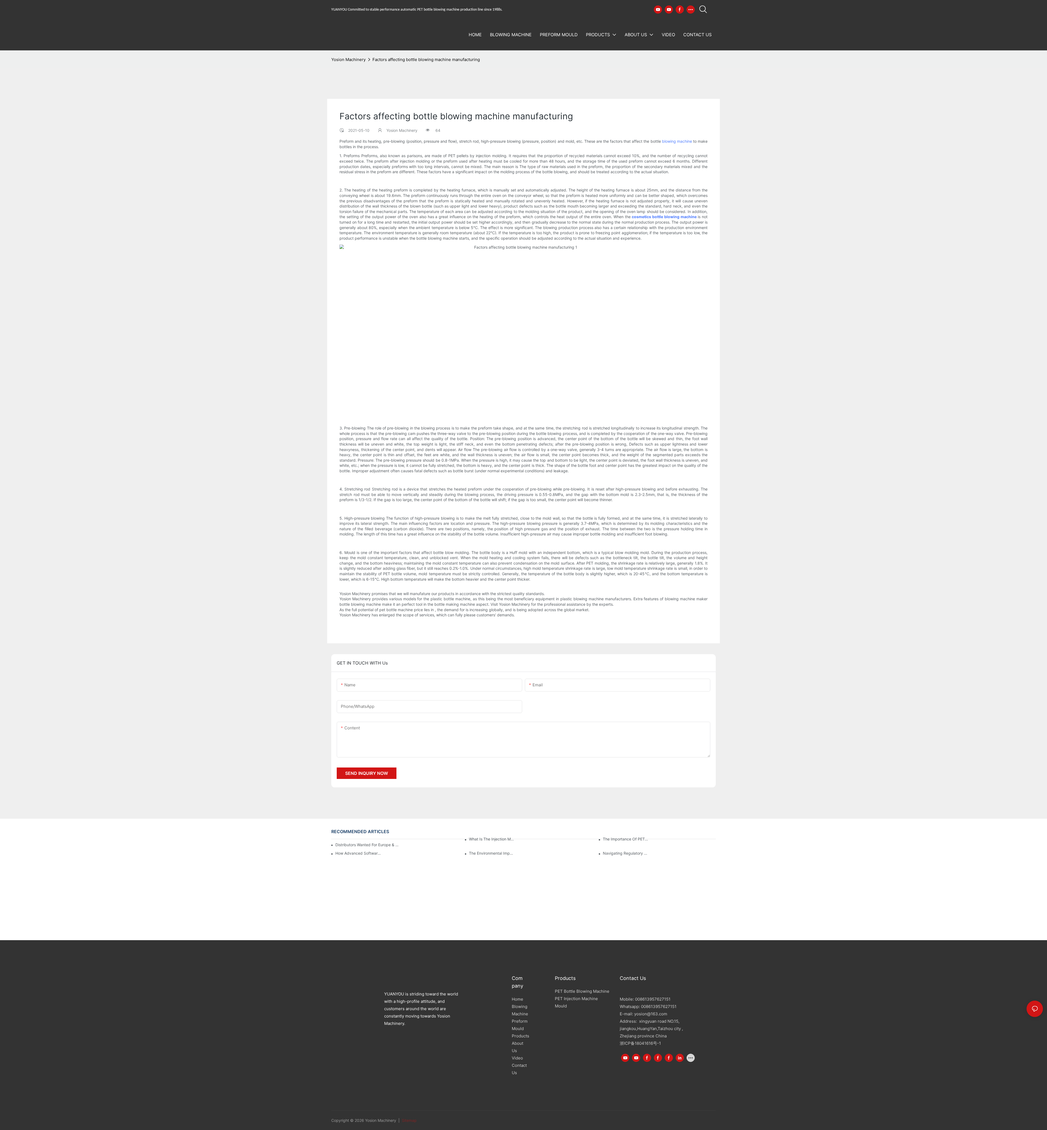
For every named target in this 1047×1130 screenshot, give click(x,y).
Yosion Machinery (348, 59)
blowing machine (677, 141)
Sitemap (409, 1120)
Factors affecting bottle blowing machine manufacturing (426, 59)
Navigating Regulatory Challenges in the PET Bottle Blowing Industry (626, 853)
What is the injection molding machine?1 (492, 839)
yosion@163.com (650, 1013)
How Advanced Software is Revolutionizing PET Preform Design (358, 853)
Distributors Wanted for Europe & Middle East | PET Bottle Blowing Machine (367, 844)
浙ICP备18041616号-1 (640, 1043)
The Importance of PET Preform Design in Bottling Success (626, 839)
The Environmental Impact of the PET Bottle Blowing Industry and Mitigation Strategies (492, 853)
